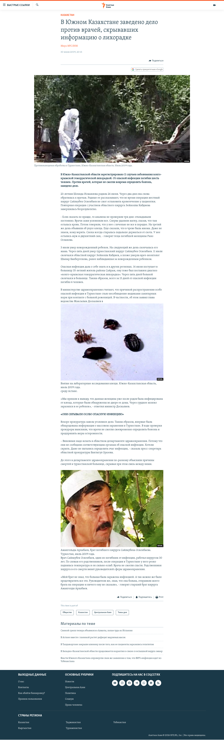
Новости (69, 682)
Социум (69, 699)
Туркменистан (74, 728)
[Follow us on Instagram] (122, 683)
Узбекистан (119, 722)
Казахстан (67, 15)
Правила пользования (30, 699)
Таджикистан (73, 722)
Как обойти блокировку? (31, 693)
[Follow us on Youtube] (115, 683)
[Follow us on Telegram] (136, 683)
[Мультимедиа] (214, 5)
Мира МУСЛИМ (69, 46)
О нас (21, 682)
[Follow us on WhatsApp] (144, 683)
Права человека (73, 705)
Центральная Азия (75, 687)
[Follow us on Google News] (151, 683)
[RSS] (158, 683)
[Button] (156, 61)
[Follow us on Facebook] (129, 683)
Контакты (23, 687)
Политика (70, 693)
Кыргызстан (24, 728)
